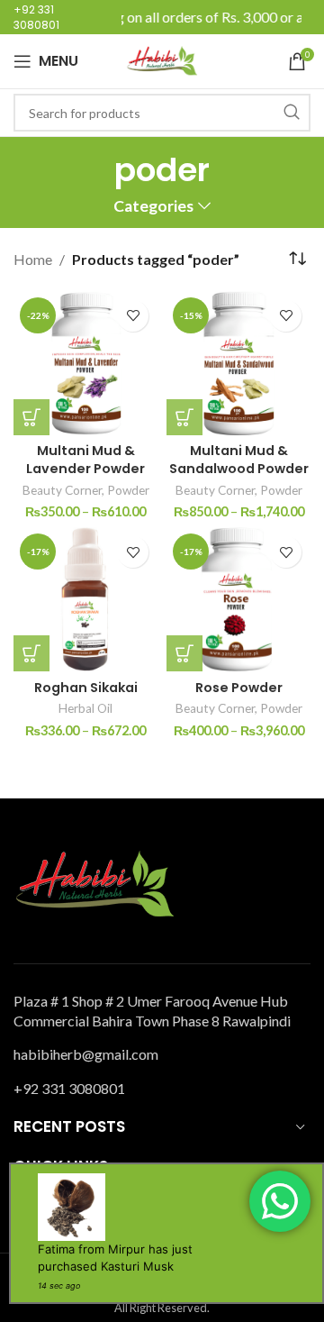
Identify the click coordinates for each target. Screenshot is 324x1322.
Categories (153, 206)
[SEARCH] (291, 113)
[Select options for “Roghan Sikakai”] (32, 653)
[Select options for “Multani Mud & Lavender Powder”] (32, 417)
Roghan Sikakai (86, 688)
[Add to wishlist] (132, 316)
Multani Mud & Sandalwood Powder (239, 460)
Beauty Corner (62, 490)
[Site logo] (162, 59)
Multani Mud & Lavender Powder (85, 460)
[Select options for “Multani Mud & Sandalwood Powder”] (184, 417)
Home (33, 259)
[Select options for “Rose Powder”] (184, 653)
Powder (128, 490)
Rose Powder (239, 688)
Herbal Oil (85, 708)
